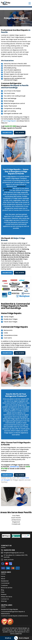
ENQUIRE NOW (7, 132)
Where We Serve (6, 597)
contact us (14, 466)
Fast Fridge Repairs (9, 121)
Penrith (6, 190)
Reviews (3, 594)
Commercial (5, 583)
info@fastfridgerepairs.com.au (14, 553)
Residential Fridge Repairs (9, 609)
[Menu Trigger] (29, 3)
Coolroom (4, 585)
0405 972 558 (9, 550)
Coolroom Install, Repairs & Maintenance (14, 616)
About (3, 579)
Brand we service (6, 588)
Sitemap (4, 601)
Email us (8, 638)
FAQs (2, 592)
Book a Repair (24, 638)
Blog (2, 590)
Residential (4, 581)
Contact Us (5, 599)
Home (3, 576)
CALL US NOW (19, 132)
